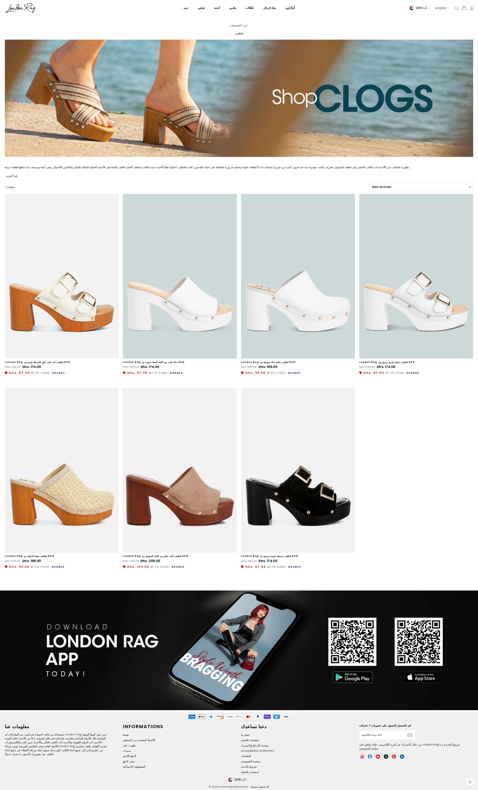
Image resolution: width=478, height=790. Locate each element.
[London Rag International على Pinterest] (394, 756)
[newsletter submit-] (410, 735)
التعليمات (246, 756)
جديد (186, 8)
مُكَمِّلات (250, 8)
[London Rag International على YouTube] (378, 756)
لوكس (201, 8)
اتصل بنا (245, 735)
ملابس (232, 8)
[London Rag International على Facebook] (370, 756)
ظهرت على (129, 745)
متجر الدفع (128, 761)
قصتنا (126, 735)
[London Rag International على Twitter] (386, 756)
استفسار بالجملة (250, 772)
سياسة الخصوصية (250, 761)
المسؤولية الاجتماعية (134, 766)
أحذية (217, 8)
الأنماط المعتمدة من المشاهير (139, 740)
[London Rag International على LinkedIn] (402, 756)
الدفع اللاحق (129, 756)
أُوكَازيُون (290, 8)
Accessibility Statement (257, 751)
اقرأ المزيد (12, 176)
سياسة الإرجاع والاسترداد (255, 745)
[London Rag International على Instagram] (361, 756)
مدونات (127, 751)
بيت (244, 25)
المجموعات (235, 25)
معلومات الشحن (250, 740)
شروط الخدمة (249, 766)
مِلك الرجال (269, 8)
